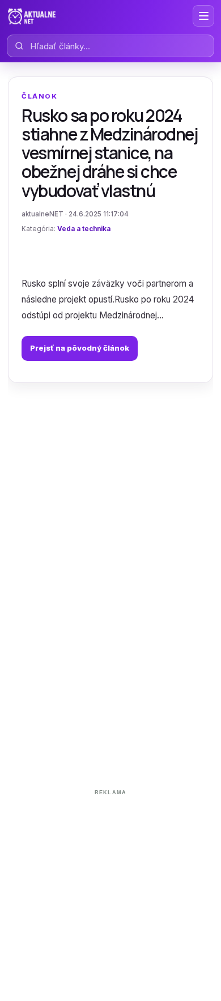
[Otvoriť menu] (203, 16)
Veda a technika (83, 229)
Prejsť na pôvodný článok (79, 347)
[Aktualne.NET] (32, 15)
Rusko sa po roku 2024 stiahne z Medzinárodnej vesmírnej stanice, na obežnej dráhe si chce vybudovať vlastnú (109, 153)
